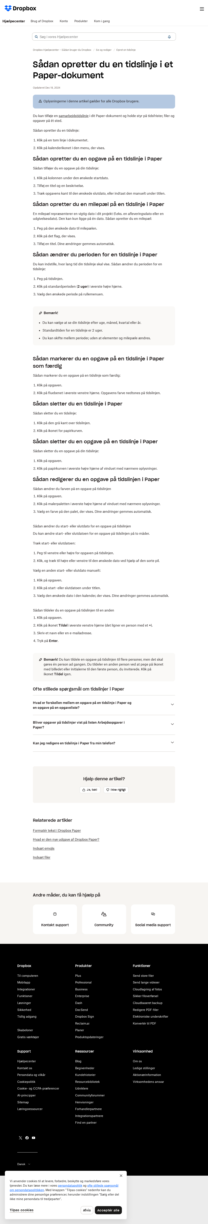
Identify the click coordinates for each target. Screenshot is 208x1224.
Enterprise (82, 996)
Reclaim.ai (82, 1023)
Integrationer (26, 989)
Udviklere (81, 1088)
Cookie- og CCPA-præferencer (38, 1088)
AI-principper (26, 1095)
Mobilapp (23, 982)
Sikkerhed (24, 1010)
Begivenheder (84, 1068)
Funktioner (24, 996)
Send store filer (143, 975)
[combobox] (104, 37)
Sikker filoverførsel (145, 996)
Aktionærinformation (147, 1075)
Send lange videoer (146, 982)
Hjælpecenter (13, 21)
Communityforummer (90, 1095)
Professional (83, 982)
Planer (79, 1030)
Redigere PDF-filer (145, 1010)
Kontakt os (24, 1068)
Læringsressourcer (29, 1109)
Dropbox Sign (84, 1016)
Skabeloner (25, 1030)
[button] (36, 36)
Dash (78, 1003)
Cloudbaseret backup (147, 1003)
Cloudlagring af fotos (147, 989)
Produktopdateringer (89, 1037)
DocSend (81, 1010)
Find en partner (85, 1122)
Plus (78, 975)
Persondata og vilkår (31, 1075)
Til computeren (27, 975)
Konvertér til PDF (144, 1023)
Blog (78, 1061)
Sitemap (23, 1102)
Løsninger (24, 1003)
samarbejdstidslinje (74, 116)
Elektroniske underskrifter (150, 1016)
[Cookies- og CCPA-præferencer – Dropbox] (66, 1195)
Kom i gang (102, 21)
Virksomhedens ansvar (148, 1081)
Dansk (21, 1164)
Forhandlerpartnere (88, 1109)
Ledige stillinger (144, 1068)
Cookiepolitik (26, 1081)
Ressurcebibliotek (87, 1081)
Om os (137, 1061)
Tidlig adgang (27, 1016)
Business (81, 989)
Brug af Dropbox (42, 21)
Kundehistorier (85, 1075)
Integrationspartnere (89, 1116)
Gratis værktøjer (28, 1037)
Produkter (81, 21)
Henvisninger (84, 1102)
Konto (64, 21)
